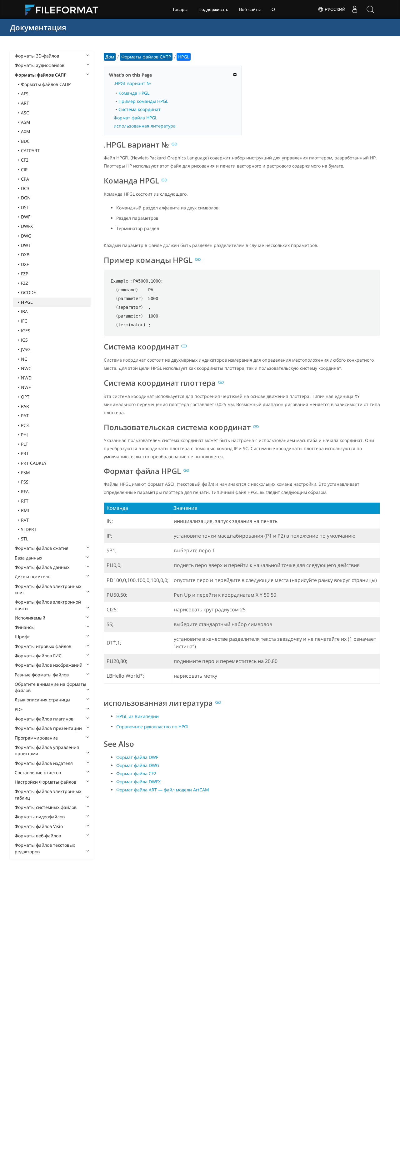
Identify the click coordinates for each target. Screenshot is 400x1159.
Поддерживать (213, 9)
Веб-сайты (250, 9)
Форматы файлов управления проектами (47, 750)
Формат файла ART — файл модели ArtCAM (162, 790)
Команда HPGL (133, 93)
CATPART (30, 150)
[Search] (370, 9)
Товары (180, 9)
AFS (24, 94)
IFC (24, 321)
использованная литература (145, 126)
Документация (38, 27)
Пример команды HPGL (143, 101)
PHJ (24, 435)
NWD (26, 378)
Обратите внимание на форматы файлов (50, 687)
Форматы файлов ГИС (38, 656)
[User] (354, 9)
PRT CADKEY (34, 463)
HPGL (27, 302)
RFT (24, 501)
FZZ (24, 283)
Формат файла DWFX (138, 782)
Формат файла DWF (137, 757)
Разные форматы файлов (42, 675)
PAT (25, 416)
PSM (25, 472)
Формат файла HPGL (135, 118)
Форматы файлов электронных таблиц (48, 794)
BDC (25, 141)
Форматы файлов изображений (48, 665)
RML (25, 510)
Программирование (36, 738)
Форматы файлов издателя (44, 763)
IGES (25, 331)
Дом (109, 57)
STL (24, 539)
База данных (28, 558)
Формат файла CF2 (136, 773)
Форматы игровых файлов (43, 646)
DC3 (25, 188)
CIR (24, 170)
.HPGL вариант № (132, 83)
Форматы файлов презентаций (48, 728)
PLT (24, 444)
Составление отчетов (38, 772)
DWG (26, 236)
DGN (26, 198)
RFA (25, 491)
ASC (25, 113)
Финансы (25, 627)
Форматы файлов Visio (39, 826)
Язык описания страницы (42, 700)
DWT (26, 245)
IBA (24, 311)
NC (24, 359)
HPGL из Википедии (137, 716)
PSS (24, 482)
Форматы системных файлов (46, 807)
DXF (25, 264)
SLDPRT (29, 529)
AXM (25, 131)
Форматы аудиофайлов (39, 65)
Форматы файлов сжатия (41, 548)
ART (25, 103)
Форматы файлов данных (42, 567)
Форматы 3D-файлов (37, 56)
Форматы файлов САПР (41, 75)
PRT (25, 453)
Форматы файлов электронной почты (48, 605)
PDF (18, 709)
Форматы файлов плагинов (44, 719)
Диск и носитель (32, 577)
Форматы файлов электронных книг (48, 589)
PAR (25, 406)
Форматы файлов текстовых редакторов (45, 848)
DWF (25, 217)
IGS (24, 340)
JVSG (25, 349)
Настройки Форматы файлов (45, 782)
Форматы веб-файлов (38, 836)
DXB (25, 255)
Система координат (139, 109)
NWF (26, 387)
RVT (25, 520)
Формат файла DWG (137, 765)
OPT (25, 397)
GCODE (28, 292)
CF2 (24, 160)
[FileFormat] (64, 9)
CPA (25, 179)
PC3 (25, 425)
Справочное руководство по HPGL (152, 727)
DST (25, 207)
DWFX (27, 226)
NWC (26, 368)
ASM (25, 122)
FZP (24, 274)
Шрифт (22, 637)
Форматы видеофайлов (40, 817)
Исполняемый (30, 618)
